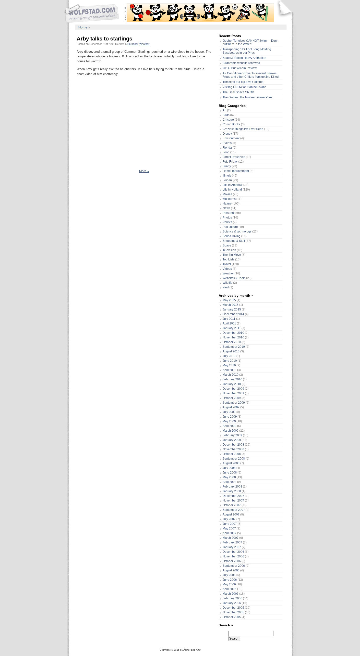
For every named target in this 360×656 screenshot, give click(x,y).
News (226, 208)
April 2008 (229, 482)
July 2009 (229, 412)
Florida (227, 147)
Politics (227, 222)
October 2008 (232, 454)
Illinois (227, 175)
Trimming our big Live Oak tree (243, 82)
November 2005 (233, 612)
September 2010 (234, 346)
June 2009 (230, 416)
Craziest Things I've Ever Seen (243, 129)
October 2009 (232, 398)
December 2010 (233, 332)
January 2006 (232, 603)
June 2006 (230, 579)
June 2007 (230, 524)
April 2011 (229, 323)
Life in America (232, 185)
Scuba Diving (231, 236)
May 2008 (229, 477)
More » (144, 171)
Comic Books (231, 124)
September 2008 (234, 458)
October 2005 (232, 617)
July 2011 (229, 319)
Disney (227, 133)
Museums (229, 199)
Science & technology (237, 231)
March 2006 (231, 593)
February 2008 (232, 486)
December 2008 (233, 444)
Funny (227, 166)
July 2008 (229, 468)
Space (227, 245)
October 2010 (232, 342)
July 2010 (229, 356)
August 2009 (231, 407)
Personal (132, 43)
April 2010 (229, 370)
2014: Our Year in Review (240, 68)
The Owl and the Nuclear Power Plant (248, 97)
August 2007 (231, 514)
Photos (227, 217)
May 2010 (229, 365)
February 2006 (232, 598)
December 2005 (233, 607)
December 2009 (233, 388)
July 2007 (229, 519)
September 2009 (234, 402)
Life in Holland (232, 189)
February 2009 (232, 435)
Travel (227, 264)
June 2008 (230, 472)
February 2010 (232, 379)
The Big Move (232, 255)
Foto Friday (230, 161)
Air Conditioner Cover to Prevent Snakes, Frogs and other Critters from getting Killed (251, 75)
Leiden (227, 180)
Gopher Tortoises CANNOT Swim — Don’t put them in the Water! (250, 42)
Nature (227, 203)
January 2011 (232, 328)
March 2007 (231, 538)
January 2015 (232, 309)
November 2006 (233, 556)
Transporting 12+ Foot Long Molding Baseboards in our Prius (247, 51)
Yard (226, 287)
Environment (231, 138)
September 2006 (234, 565)
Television (229, 250)
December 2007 (233, 496)
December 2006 (233, 551)
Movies (227, 194)
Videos (227, 268)
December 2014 (233, 314)
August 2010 (231, 351)
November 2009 (233, 393)
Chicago (228, 119)
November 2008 (233, 449)
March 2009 (231, 430)
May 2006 (229, 584)
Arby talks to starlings (104, 39)
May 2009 (229, 421)
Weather (144, 43)
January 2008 (232, 491)
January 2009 (232, 440)
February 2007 (232, 542)
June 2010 (230, 360)
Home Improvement (236, 171)
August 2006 (231, 570)
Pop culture (230, 227)
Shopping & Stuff (234, 241)
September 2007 (234, 510)
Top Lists (228, 259)
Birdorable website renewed (241, 63)
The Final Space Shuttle (238, 92)
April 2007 (229, 533)
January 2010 (232, 384)
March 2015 (231, 305)
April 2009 (229, 426)
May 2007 (229, 528)
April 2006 (229, 589)
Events (227, 143)
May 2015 (229, 300)
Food (226, 152)
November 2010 (233, 337)
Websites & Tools (234, 278)
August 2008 (231, 463)
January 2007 (232, 547)
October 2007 (232, 505)
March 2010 (231, 374)
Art (224, 110)
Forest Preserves (234, 157)
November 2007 (233, 500)
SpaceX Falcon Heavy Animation (244, 58)
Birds (226, 115)
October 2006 (232, 561)
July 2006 (229, 575)
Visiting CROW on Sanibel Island (244, 87)
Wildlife (227, 282)
